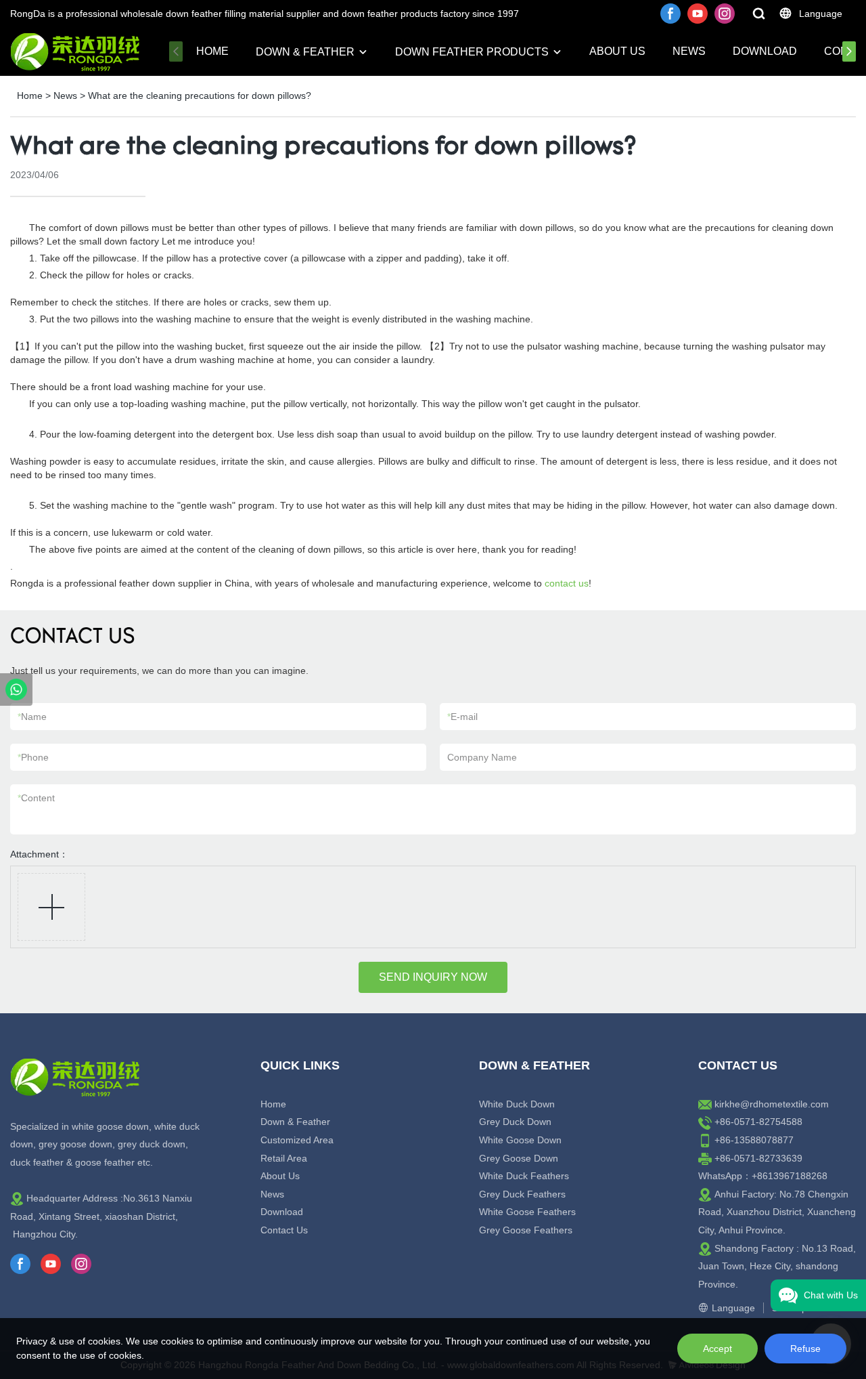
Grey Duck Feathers (522, 1194)
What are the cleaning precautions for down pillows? (199, 95)
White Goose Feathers (527, 1211)
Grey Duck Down (515, 1121)
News (689, 51)
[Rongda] (16, 689)
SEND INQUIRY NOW (433, 977)
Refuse (805, 1348)
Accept (717, 1348)
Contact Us (284, 1230)
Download (765, 51)
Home (212, 51)
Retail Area (283, 1158)
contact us (567, 583)
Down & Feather (305, 52)
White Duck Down (517, 1104)
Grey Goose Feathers (525, 1230)
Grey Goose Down (518, 1158)
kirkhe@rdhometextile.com (771, 1104)
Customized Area (297, 1139)
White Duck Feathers (524, 1175)
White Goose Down (520, 1139)
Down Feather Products (472, 52)
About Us (617, 51)
